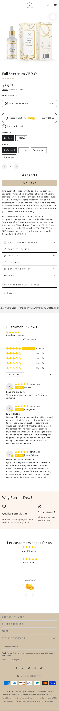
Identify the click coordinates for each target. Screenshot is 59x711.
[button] (48, 5)
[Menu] (3, 5)
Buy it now (29, 183)
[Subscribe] (55, 647)
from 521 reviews (29, 551)
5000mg (21, 138)
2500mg (8, 138)
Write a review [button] (29, 339)
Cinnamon (9, 157)
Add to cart (29, 175)
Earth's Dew (13, 691)
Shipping (5, 89)
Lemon (24, 150)
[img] (22, 384)
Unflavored (9, 150)
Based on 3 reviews (15, 335)
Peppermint (38, 150)
